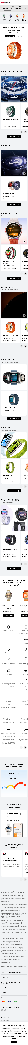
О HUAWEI (4, 993)
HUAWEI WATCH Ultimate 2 (10, 120)
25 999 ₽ (17, 33)
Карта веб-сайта (5, 1020)
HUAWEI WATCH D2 (9, 408)
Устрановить (17, 820)
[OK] (5, 1010)
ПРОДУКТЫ (4, 977)
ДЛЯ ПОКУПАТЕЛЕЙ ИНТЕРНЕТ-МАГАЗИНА (10, 983)
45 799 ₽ (12, 196)
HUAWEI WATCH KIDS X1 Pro (10, 550)
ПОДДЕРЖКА (5, 987)
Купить (20, 36)
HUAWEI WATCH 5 (8, 193)
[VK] (2, 1010)
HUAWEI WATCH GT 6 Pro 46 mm (8, 606)
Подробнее (9, 820)
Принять (14, 1042)
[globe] (1, 1017)
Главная (3, 972)
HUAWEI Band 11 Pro (9, 476)
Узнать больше (7, 10)
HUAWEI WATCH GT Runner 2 (8, 262)
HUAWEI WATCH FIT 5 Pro (14, 27)
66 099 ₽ (11, 124)
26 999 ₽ (12, 611)
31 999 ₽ (11, 266)
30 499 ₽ (12, 410)
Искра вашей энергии (14, 30)
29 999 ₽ (11, 554)
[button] (19, 2)
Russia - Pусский (6, 1017)
